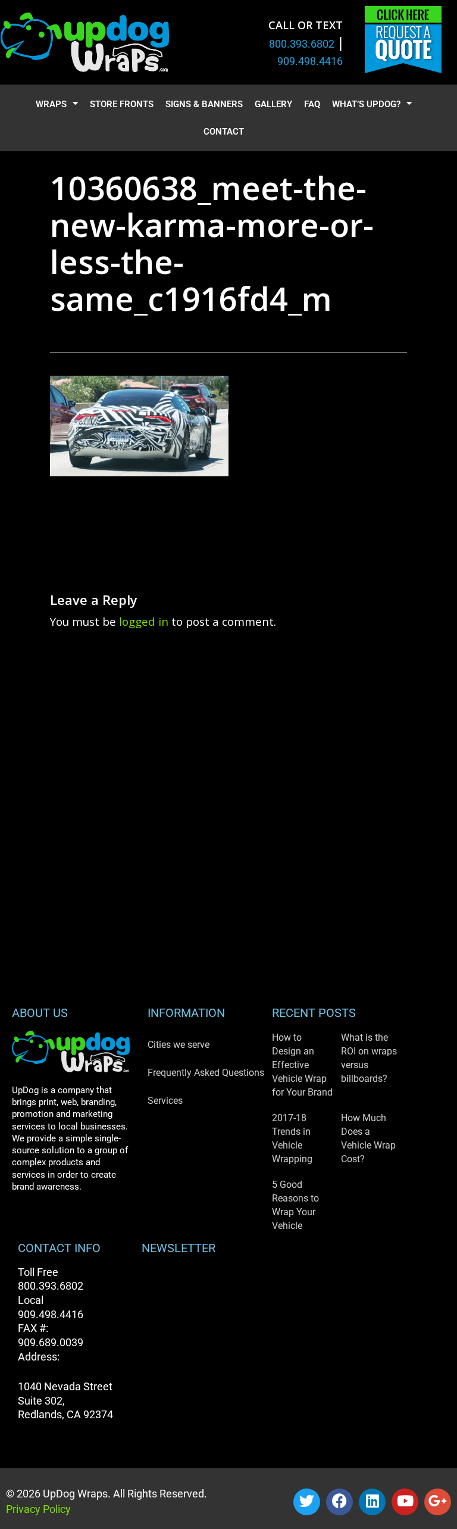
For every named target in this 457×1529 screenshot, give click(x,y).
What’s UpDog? (366, 104)
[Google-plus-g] (437, 1502)
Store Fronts (122, 104)
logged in (143, 621)
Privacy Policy (38, 1509)
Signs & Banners (204, 104)
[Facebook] (339, 1502)
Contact (224, 131)
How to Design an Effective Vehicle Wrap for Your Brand (302, 1065)
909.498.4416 (310, 61)
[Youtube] (405, 1502)
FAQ (312, 104)
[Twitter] (306, 1502)
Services (165, 1100)
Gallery (273, 104)
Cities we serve (178, 1044)
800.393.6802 (301, 44)
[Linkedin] (372, 1502)
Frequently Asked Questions (206, 1072)
